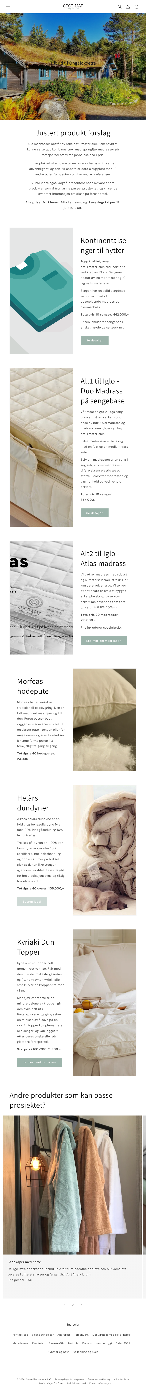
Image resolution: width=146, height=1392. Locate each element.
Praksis (87, 1343)
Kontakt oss (20, 1334)
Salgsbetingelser (43, 1334)
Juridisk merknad (76, 1383)
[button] (8, 6)
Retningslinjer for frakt (51, 1383)
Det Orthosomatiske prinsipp (111, 1334)
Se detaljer (94, 340)
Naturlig (73, 1343)
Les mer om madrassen (103, 641)
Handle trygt (103, 1343)
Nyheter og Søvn (59, 1352)
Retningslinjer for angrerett (69, 1379)
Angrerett (63, 1334)
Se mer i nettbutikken (39, 1062)
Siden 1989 (123, 1343)
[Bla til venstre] (64, 1304)
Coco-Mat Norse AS (37, 1379)
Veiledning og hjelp (85, 1352)
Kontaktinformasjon (100, 1383)
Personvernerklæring (99, 1379)
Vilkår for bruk (121, 1379)
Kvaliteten (38, 1343)
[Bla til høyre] (81, 1304)
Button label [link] (32, 902)
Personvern (81, 1334)
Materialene (20, 1343)
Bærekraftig (56, 1343)
